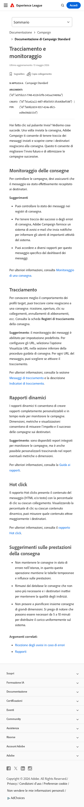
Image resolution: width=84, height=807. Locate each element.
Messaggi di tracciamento (26, 378)
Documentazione (20, 32)
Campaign (44, 32)
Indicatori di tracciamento (26, 383)
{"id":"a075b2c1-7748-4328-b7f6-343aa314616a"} (36, 95)
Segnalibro (19, 73)
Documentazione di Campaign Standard (42, 39)
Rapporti (21, 651)
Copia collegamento (42, 73)
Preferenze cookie (55, 783)
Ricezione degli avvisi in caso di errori (40, 645)
